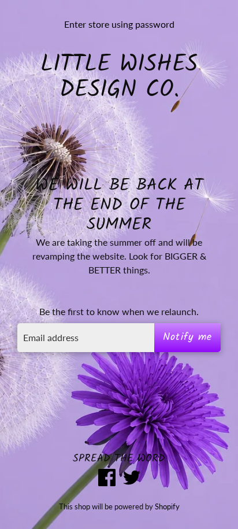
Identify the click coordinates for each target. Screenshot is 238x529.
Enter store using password (119, 24)
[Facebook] (106, 479)
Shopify (167, 506)
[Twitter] (131, 479)
